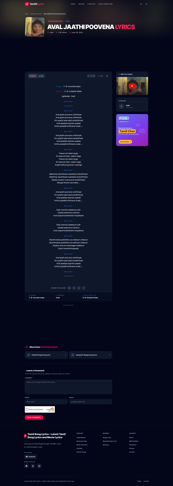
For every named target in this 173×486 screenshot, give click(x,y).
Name (27, 397)
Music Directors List (110, 441)
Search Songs (81, 452)
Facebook (32, 456)
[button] (132, 86)
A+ (94, 76)
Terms (139, 481)
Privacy (131, 448)
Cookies (146, 481)
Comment (29, 378)
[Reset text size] (91, 76)
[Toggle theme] (141, 4)
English (32, 76)
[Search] (146, 4)
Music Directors (106, 4)
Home (73, 4)
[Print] (107, 76)
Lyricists (91, 4)
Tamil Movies (81, 437)
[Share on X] (32, 466)
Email (72, 397)
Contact (132, 452)
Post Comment (34, 417)
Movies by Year (82, 441)
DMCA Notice (133, 441)
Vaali (51, 32)
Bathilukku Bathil (36, 14)
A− (88, 76)
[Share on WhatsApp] (79, 288)
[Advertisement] (86, 55)
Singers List (107, 437)
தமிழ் (41, 76)
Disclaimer (132, 445)
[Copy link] (84, 288)
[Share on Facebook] (69, 288)
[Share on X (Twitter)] (74, 288)
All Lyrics (106, 445)
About (131, 437)
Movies (81, 4)
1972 (67, 21)
